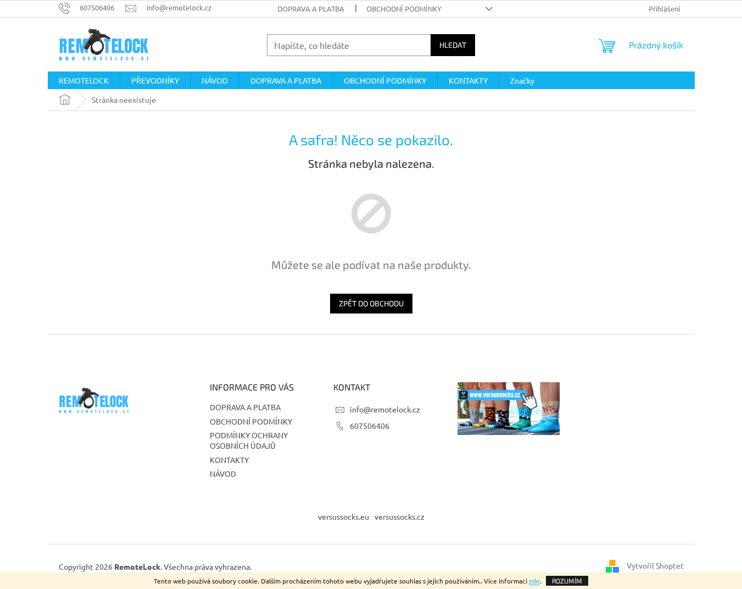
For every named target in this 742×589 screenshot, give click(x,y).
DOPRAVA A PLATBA (310, 8)
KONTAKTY (229, 460)
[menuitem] (84, 80)
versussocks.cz (400, 516)
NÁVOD (223, 473)
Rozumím (567, 581)
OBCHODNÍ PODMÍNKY (404, 8)
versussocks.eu (343, 516)
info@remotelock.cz (385, 409)
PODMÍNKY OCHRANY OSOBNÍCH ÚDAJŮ (249, 440)
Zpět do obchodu (371, 303)
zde (534, 580)
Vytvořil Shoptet (655, 565)
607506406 (369, 426)
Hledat (452, 44)
